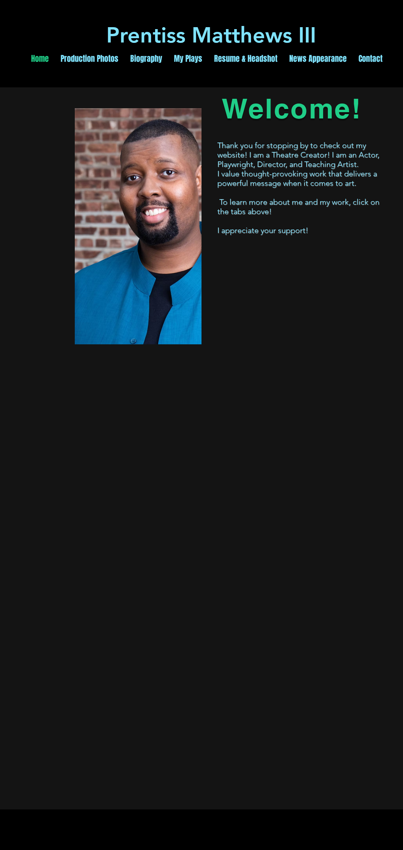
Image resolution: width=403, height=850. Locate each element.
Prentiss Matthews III (214, 35)
